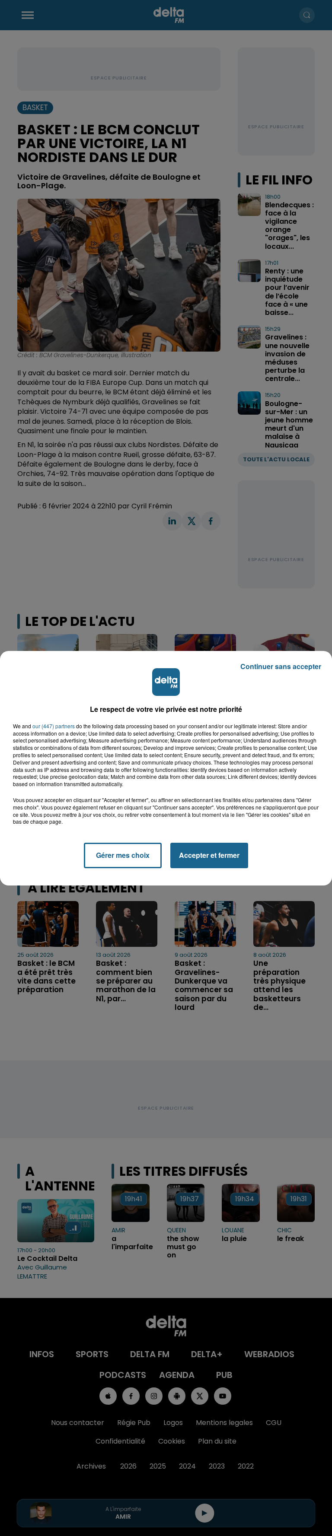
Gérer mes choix (123, 855)
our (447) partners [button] (53, 726)
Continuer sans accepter (280, 666)
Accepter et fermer (209, 855)
